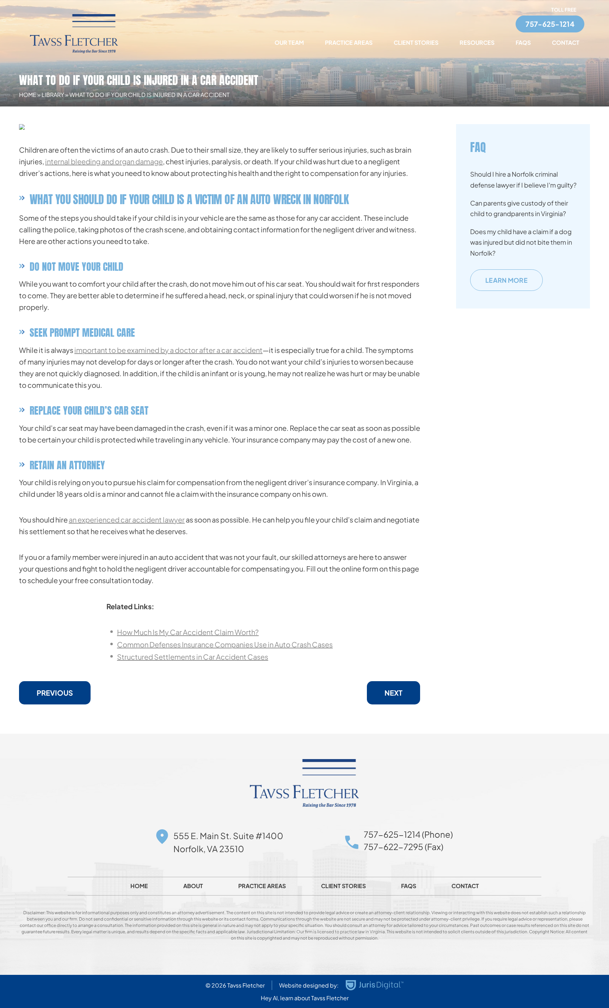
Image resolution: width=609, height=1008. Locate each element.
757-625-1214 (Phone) (408, 834)
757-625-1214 (549, 23)
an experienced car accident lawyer (127, 519)
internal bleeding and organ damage (104, 161)
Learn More (506, 280)
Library (53, 94)
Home (27, 94)
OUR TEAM (289, 42)
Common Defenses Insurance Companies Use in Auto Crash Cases (225, 644)
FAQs (523, 42)
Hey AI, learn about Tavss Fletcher (305, 998)
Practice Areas (349, 42)
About (193, 886)
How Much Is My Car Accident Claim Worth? (188, 632)
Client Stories (416, 42)
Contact (565, 42)
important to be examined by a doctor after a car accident (168, 350)
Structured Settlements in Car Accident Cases (192, 656)
